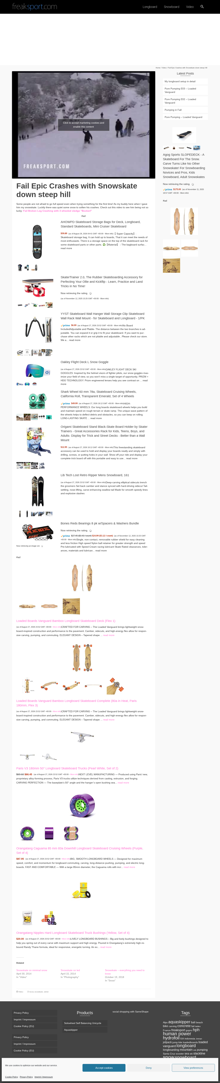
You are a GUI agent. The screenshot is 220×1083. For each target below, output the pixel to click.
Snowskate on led (70, 970)
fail (192, 1026)
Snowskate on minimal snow (31, 970)
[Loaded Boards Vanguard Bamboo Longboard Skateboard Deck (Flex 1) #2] (49, 605)
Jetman (199, 1039)
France (167, 1030)
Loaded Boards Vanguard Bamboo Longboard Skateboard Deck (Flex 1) (65, 621)
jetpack (167, 1042)
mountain (186, 1049)
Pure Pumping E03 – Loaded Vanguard (180, 90)
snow (32, 992)
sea (187, 1053)
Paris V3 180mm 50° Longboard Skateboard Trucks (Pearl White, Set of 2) (67, 768)
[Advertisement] (110, 39)
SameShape (141, 1011)
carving (173, 1026)
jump (175, 1042)
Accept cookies (104, 1067)
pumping (202, 1049)
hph (196, 1030)
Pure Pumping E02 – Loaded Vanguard (180, 101)
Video (21, 992)
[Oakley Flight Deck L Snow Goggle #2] (27, 384)
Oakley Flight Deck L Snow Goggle (84, 362)
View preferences (193, 1067)
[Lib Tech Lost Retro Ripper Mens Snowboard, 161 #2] (27, 514)
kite (180, 1042)
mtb (194, 1050)
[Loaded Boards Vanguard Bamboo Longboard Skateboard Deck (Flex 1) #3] (71, 605)
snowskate (39, 992)
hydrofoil (171, 1037)
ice (182, 1038)
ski (191, 1053)
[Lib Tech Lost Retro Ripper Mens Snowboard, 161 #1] (19, 514)
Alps (165, 1022)
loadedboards (190, 1042)
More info (109, 234)
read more (66, 248)
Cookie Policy (11, 1077)
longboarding (171, 1049)
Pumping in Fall (173, 109)
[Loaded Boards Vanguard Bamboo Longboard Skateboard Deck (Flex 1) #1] (27, 605)
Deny (149, 1067)
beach (199, 1022)
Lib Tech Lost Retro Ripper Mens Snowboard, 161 (95, 475)
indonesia (190, 1038)
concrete (184, 1026)
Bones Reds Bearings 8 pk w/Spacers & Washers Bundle (100, 523)
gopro (189, 1030)
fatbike (198, 1026)
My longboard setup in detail (180, 81)
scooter (180, 1053)
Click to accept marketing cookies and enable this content (83, 124)
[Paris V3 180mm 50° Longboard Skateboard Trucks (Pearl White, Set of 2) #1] (27, 756)
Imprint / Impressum (44, 1077)
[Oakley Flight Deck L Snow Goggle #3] (34, 384)
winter (46, 992)
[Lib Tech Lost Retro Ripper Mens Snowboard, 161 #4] (41, 514)
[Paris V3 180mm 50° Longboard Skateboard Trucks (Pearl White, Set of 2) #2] (49, 756)
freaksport (178, 1030)
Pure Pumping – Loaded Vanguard (183, 117)
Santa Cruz (169, 1053)
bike (165, 1026)
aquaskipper (179, 1022)
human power (177, 1033)
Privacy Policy (26, 1077)
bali (193, 1022)
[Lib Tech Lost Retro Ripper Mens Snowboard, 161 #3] (34, 514)
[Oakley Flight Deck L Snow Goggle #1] (19, 384)
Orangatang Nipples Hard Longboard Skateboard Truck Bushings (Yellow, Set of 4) (73, 933)
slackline (199, 1053)
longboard (186, 1045)
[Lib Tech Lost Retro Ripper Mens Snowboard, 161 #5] (49, 514)
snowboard (185, 1057)
